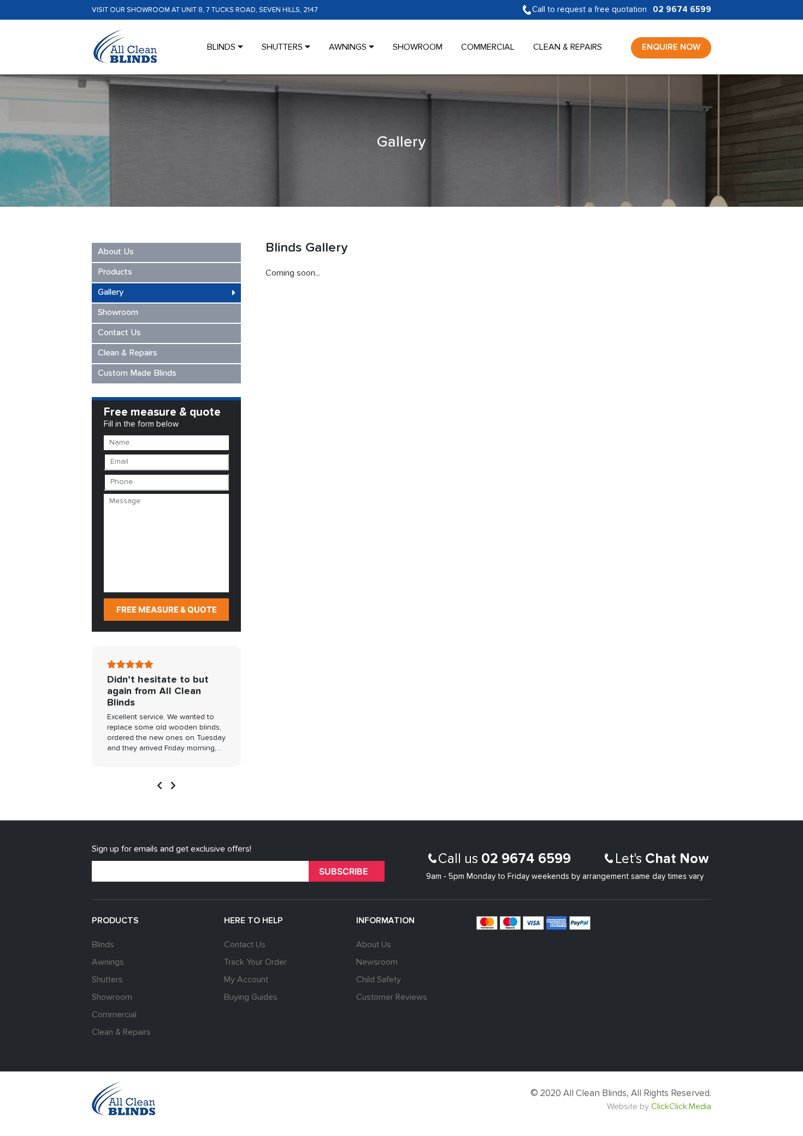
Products (115, 272)
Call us (504, 859)
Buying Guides (250, 997)
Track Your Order (255, 962)
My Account (246, 980)
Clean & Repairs (567, 47)
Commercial (488, 47)
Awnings (348, 47)
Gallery (110, 292)
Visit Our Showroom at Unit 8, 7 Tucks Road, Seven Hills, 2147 (205, 10)
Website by (659, 1107)
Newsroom (377, 962)
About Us (116, 252)
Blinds (221, 47)
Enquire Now (671, 47)
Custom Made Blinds (137, 373)
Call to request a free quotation (621, 9)
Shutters (282, 47)
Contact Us (119, 333)
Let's (662, 859)
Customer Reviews (391, 997)
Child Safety (378, 980)
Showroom (417, 47)
